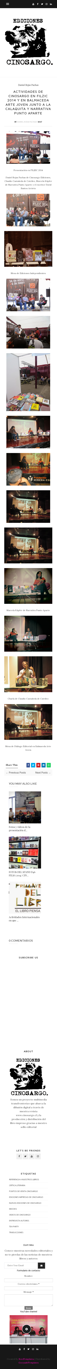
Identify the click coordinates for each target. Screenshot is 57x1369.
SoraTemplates (26, 1359)
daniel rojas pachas (27, 122)
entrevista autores (19, 1220)
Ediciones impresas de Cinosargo (26, 1197)
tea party (14, 1226)
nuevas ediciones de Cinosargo (25, 1203)
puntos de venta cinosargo (23, 1191)
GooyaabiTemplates (29, 1362)
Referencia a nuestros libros (24, 1179)
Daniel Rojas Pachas (28, 85)
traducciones (16, 1232)
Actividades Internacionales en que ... (24, 919)
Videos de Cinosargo (20, 1214)
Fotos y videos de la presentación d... (19, 828)
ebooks (13, 1208)
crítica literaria (17, 1185)
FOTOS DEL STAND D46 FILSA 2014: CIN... (22, 873)
